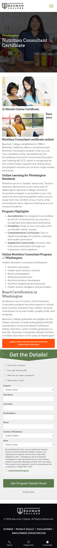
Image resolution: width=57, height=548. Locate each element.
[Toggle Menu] (51, 6)
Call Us (9, 545)
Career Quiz (47, 545)
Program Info (28, 545)
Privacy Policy (25, 529)
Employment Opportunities (29, 533)
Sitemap (8, 529)
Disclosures (44, 529)
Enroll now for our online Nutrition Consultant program (28, 343)
